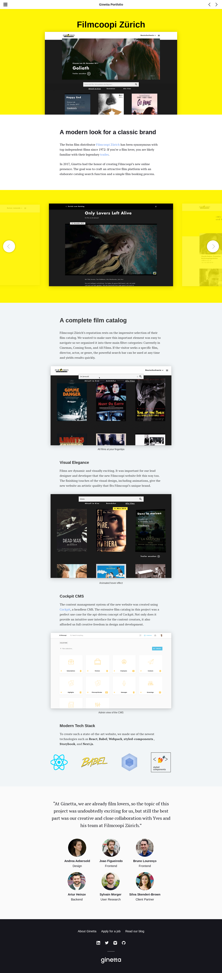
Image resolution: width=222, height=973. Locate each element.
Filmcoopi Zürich (108, 144)
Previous (9, 246)
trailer (104, 154)
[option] (111, 246)
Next (213, 246)
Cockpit (65, 609)
